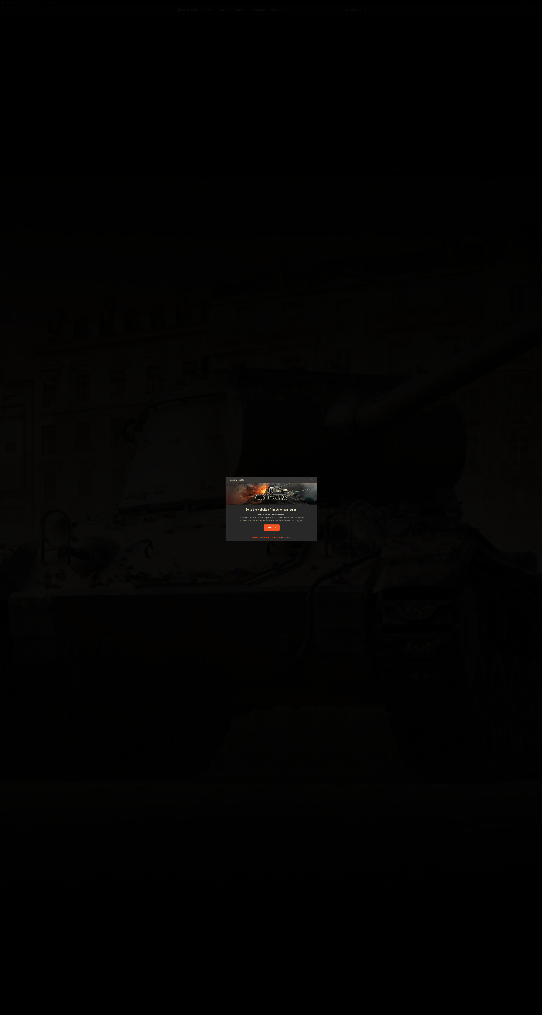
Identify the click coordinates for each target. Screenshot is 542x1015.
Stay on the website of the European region (271, 537)
